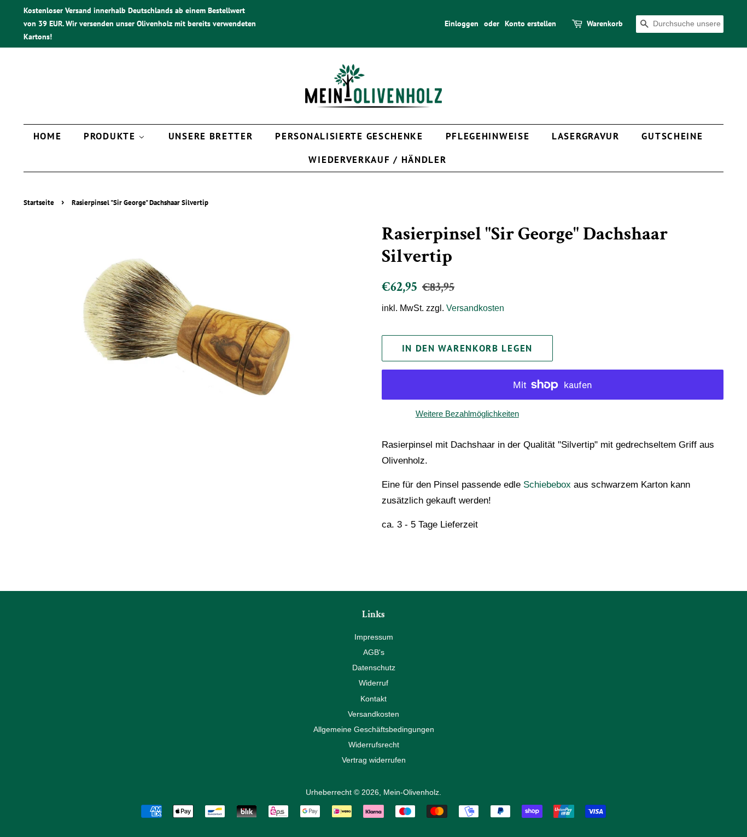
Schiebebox (547, 484)
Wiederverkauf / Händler (377, 160)
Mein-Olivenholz (411, 792)
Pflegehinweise (488, 136)
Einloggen (461, 23)
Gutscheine (672, 136)
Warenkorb (605, 23)
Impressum (373, 637)
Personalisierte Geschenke (349, 136)
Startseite (39, 202)
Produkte (111, 136)
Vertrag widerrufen (374, 760)
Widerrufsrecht (373, 744)
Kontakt (373, 698)
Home (47, 136)
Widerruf (373, 682)
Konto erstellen (530, 23)
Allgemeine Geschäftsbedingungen (373, 729)
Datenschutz (373, 667)
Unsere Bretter (210, 136)
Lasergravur (586, 136)
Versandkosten (475, 308)
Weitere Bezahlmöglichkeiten (467, 413)
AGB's (373, 652)
